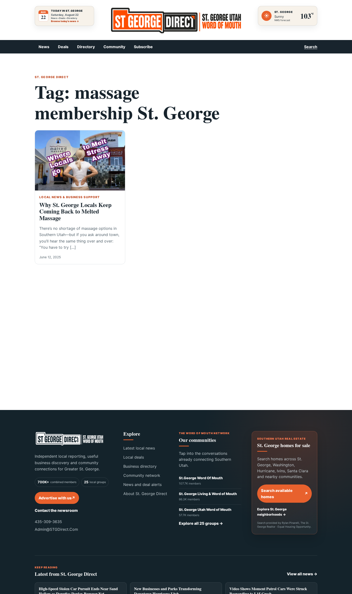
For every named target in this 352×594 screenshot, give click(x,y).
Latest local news (139, 448)
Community (114, 46)
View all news (302, 573)
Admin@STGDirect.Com (56, 529)
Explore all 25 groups (201, 523)
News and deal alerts (142, 484)
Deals (63, 46)
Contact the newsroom (56, 510)
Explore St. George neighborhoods (272, 511)
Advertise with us (57, 498)
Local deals (133, 457)
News (44, 46)
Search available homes (284, 493)
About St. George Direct (145, 493)
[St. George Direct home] (69, 438)
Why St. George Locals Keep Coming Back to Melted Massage (75, 211)
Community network (141, 475)
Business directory (140, 466)
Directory (86, 46)
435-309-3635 (48, 521)
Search (310, 46)
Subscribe (143, 46)
